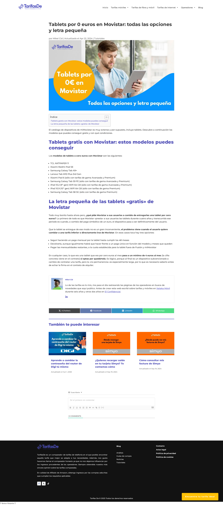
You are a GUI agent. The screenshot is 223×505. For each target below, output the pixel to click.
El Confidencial (112, 291)
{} (99, 407)
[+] (102, 407)
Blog (200, 7)
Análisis (119, 453)
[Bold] (70, 407)
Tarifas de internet (166, 7)
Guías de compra (123, 456)
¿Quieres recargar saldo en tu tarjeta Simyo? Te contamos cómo (110, 363)
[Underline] (77, 407)
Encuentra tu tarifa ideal (200, 496)
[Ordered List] (83, 407)
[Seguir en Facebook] (39, 483)
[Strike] (80, 407)
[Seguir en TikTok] (48, 483)
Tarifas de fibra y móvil (142, 7)
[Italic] (73, 407)
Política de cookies (164, 457)
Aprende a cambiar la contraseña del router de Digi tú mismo (66, 363)
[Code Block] (93, 407)
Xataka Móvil (163, 288)
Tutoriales (99, 38)
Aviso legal (161, 450)
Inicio (105, 7)
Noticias (120, 459)
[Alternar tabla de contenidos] (105, 117)
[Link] (96, 407)
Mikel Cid (58, 38)
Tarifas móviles (118, 7)
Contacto (160, 446)
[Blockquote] (90, 407)
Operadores (187, 7)
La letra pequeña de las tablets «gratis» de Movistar (75, 124)
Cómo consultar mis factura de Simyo (151, 362)
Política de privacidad (166, 453)
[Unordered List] (86, 407)
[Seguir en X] (44, 483)
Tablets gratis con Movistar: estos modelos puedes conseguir (79, 121)
